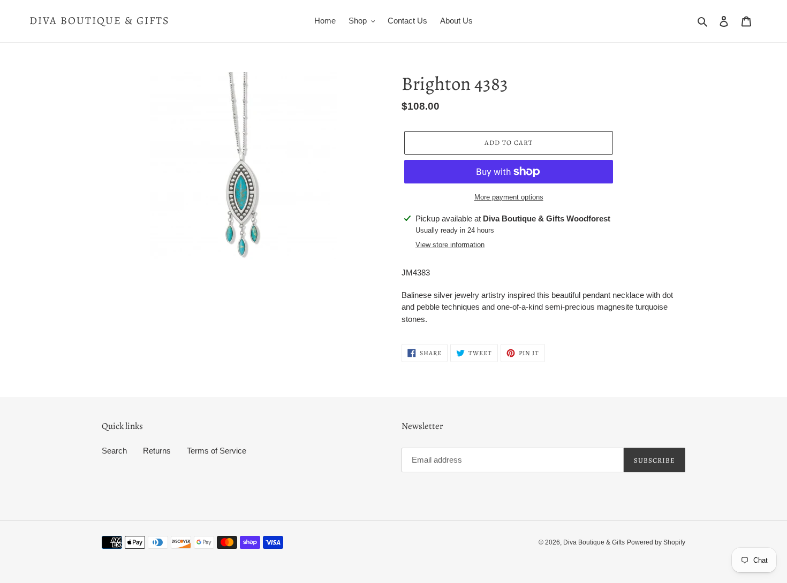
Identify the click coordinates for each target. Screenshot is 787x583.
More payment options (508, 197)
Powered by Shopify (656, 542)
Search (114, 450)
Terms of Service (216, 450)
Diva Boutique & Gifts (99, 20)
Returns (157, 450)
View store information (450, 245)
